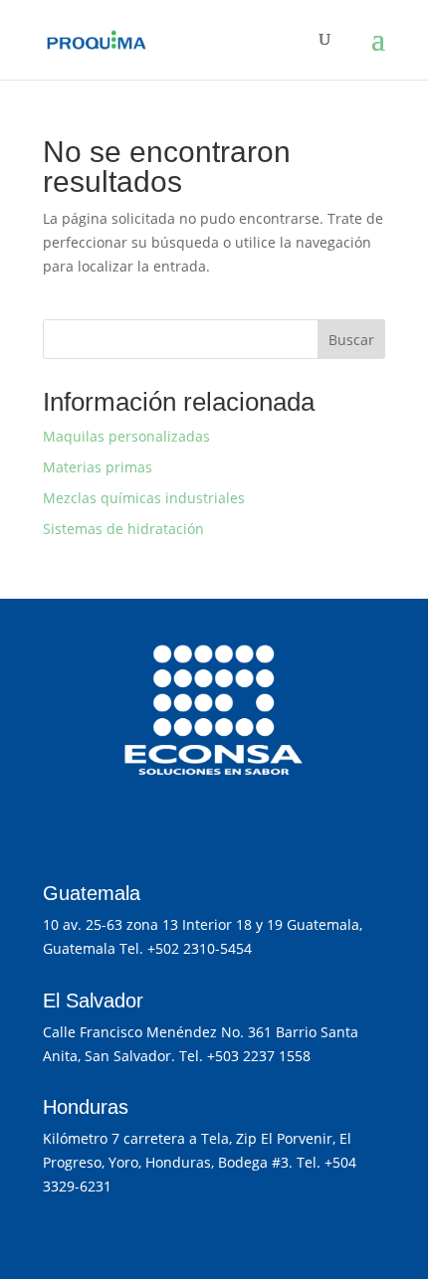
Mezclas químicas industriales (144, 497)
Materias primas (97, 466)
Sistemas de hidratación (123, 528)
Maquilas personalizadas (126, 436)
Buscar (351, 339)
